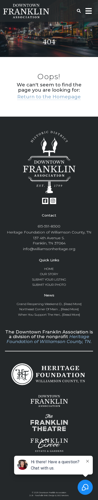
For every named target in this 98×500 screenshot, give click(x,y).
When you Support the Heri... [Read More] (49, 315)
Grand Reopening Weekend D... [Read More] (49, 304)
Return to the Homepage (49, 97)
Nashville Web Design (45, 495)
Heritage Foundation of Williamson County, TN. (49, 339)
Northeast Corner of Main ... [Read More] (49, 309)
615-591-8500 (49, 226)
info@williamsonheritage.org (49, 248)
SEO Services (63, 495)
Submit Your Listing (49, 279)
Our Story (49, 274)
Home (49, 269)
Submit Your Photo (49, 285)
